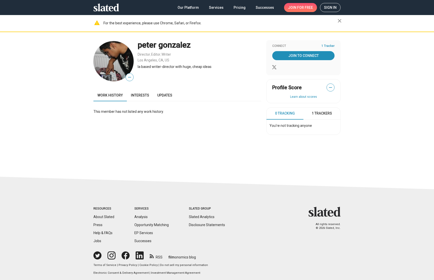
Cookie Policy (148, 265)
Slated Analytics (201, 217)
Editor (155, 54)
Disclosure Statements (207, 225)
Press (97, 225)
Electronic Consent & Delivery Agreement (121, 272)
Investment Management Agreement (175, 272)
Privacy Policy (128, 265)
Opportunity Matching (151, 225)
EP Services (143, 233)
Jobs (97, 241)
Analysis (141, 217)
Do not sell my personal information (184, 265)
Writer (166, 54)
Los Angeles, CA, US (153, 60)
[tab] (284, 114)
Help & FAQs (103, 233)
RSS (159, 257)
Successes (142, 241)
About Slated (103, 217)
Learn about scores (303, 97)
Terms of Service (104, 265)
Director (144, 54)
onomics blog (182, 257)
